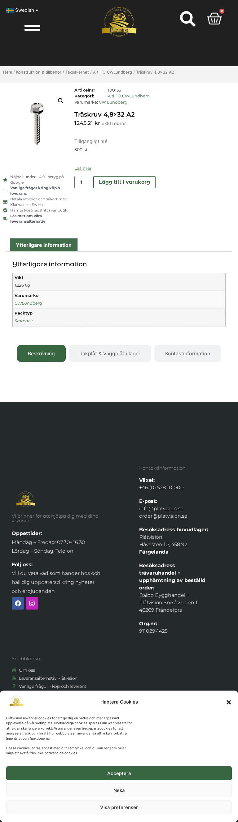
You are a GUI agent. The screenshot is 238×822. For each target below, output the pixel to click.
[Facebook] (18, 603)
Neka (119, 790)
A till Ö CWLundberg (112, 72)
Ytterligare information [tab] (44, 245)
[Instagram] (32, 603)
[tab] (41, 353)
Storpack (24, 321)
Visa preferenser (119, 807)
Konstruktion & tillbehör (38, 72)
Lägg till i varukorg (124, 182)
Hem (7, 72)
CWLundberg (28, 303)
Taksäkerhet (77, 72)
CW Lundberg (113, 102)
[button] (229, 702)
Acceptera (119, 773)
